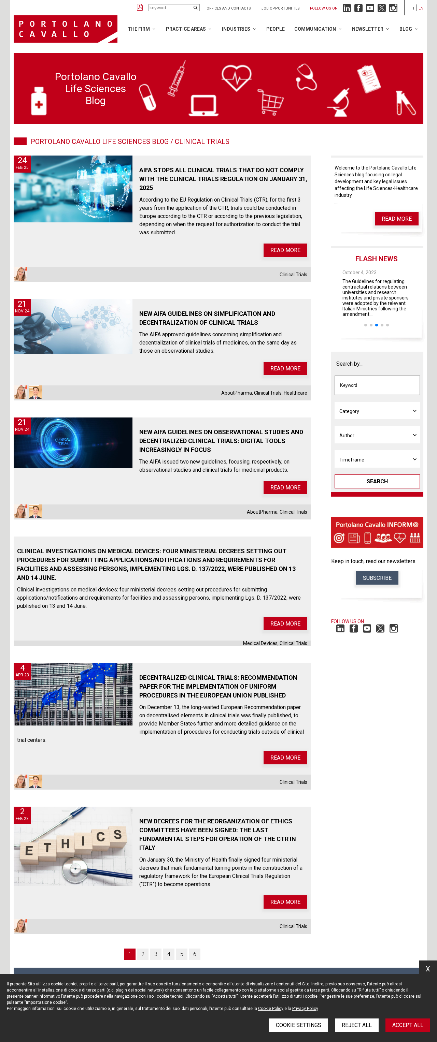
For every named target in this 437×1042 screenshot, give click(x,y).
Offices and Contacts (229, 8)
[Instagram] (393, 9)
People (275, 29)
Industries (236, 29)
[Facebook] (358, 9)
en (421, 8)
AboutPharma (236, 393)
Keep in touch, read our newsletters (373, 561)
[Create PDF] (140, 8)
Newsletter (367, 29)
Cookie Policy (270, 1008)
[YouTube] (370, 9)
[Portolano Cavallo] (65, 29)
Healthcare (295, 393)
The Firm (139, 29)
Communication (315, 29)
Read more (285, 250)
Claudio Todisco (35, 392)
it (413, 8)
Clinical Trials (293, 274)
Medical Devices (260, 643)
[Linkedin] (347, 9)
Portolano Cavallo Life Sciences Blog (100, 141)
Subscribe (377, 578)
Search (377, 481)
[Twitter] (382, 9)
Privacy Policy (305, 1008)
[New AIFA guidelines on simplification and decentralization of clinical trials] (73, 326)
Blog (405, 29)
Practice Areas (186, 29)
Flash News (376, 259)
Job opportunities (280, 8)
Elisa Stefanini (20, 274)
